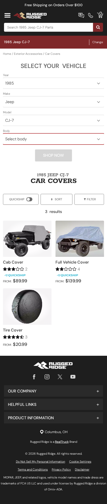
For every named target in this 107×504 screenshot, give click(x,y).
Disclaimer (82, 470)
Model (7, 112)
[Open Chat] (81, 15)
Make (6, 94)
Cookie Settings (80, 462)
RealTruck (62, 442)
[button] (53, 391)
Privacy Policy (61, 470)
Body (6, 131)
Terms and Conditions (33, 470)
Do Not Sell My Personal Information (40, 462)
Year (6, 75)
